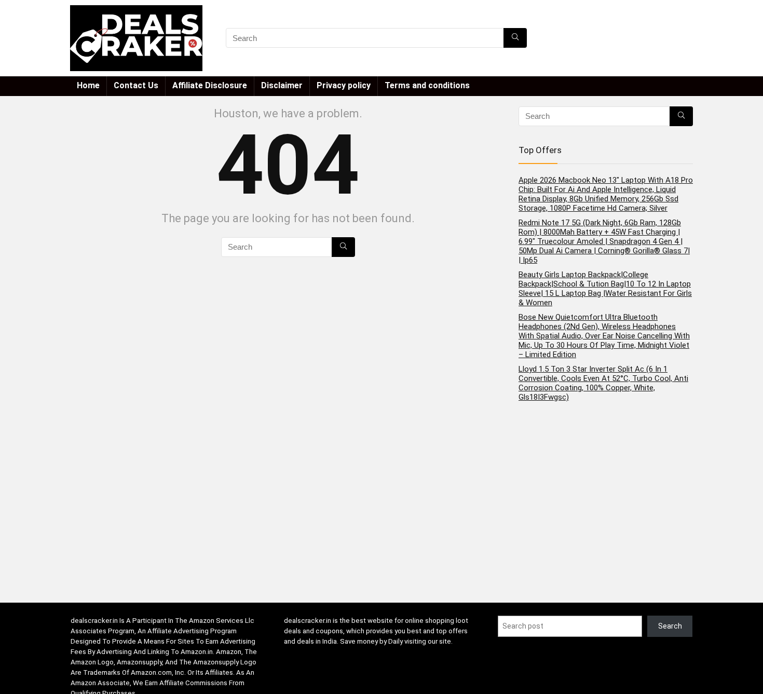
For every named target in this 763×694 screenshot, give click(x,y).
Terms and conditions (427, 85)
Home (88, 85)
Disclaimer (282, 85)
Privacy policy (344, 85)
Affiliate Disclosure (209, 85)
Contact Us (136, 85)
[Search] (515, 38)
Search (670, 626)
